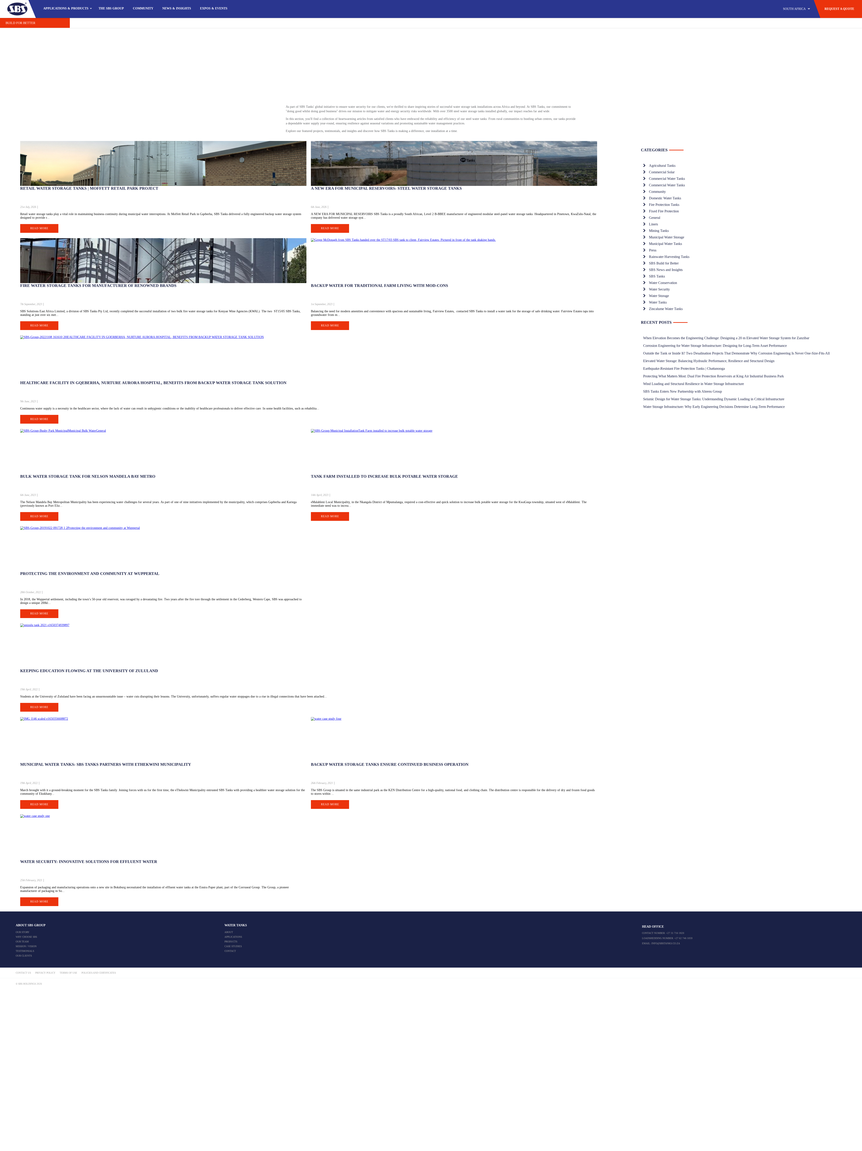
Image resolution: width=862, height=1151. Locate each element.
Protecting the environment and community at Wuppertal (89, 573)
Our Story (22, 932)
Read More (39, 228)
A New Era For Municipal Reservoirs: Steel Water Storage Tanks (386, 188)
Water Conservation (663, 283)
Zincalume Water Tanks (666, 309)
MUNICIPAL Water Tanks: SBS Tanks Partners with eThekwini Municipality (105, 764)
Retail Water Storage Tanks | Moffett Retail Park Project (89, 188)
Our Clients (24, 955)
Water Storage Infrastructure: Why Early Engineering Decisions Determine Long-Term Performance (714, 407)
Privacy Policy (45, 972)
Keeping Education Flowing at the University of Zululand (89, 671)
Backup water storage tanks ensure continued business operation (389, 764)
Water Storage (659, 296)
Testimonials (25, 951)
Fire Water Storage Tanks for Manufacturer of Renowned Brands (98, 285)
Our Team (22, 941)
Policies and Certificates (98, 972)
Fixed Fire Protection (664, 211)
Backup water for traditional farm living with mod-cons (379, 285)
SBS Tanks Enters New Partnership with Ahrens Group (682, 391)
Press (652, 250)
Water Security (659, 289)
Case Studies (233, 946)
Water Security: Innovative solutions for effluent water (88, 861)
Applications (233, 936)
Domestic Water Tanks (665, 198)
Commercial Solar (662, 172)
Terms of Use (68, 972)
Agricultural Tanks (662, 165)
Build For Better (20, 23)
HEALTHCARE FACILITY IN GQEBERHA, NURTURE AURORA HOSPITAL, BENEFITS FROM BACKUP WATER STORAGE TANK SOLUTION (153, 383)
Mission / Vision (26, 946)
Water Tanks (658, 302)
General (654, 218)
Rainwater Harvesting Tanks (669, 257)
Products (230, 941)
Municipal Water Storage (666, 237)
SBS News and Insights (666, 270)
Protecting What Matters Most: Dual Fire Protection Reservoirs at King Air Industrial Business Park (713, 376)
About (228, 932)
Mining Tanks (659, 231)
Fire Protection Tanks (664, 205)
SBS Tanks (657, 276)
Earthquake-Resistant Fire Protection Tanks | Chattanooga (684, 368)
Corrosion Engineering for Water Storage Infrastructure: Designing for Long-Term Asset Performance (715, 346)
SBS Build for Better (664, 263)
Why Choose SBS (26, 936)
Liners (653, 224)
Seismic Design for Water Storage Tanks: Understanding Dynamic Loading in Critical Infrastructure (713, 399)
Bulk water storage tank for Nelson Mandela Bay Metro (87, 476)
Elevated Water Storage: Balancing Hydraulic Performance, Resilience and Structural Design (708, 361)
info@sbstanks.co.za (665, 943)
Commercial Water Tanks (667, 178)
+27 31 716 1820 (675, 933)
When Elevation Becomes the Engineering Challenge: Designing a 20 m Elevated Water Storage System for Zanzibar (726, 338)
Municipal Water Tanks (665, 244)
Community (657, 192)
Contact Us (23, 972)
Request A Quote (839, 9)
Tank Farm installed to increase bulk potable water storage (384, 476)
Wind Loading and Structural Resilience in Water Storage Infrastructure (693, 384)
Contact (230, 951)
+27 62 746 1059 (683, 938)
